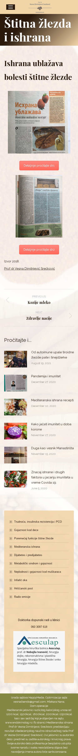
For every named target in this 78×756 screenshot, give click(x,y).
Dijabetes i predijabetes (28, 555)
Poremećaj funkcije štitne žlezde (33, 538)
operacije (42, 705)
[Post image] (15, 359)
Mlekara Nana (55, 701)
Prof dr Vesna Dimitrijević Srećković (29, 268)
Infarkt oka (20, 580)
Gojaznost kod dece (26, 530)
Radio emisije (22, 596)
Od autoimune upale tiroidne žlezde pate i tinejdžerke (52, 354)
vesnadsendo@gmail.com (29, 701)
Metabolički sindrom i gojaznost (33, 563)
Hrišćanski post (23, 588)
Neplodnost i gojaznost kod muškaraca (37, 571)
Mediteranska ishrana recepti (52, 400)
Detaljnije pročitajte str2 (39, 249)
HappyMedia (36, 697)
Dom (33, 705)
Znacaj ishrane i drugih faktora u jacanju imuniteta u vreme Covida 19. (52, 477)
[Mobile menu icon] (10, 7)
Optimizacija (53, 697)
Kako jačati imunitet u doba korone (51, 426)
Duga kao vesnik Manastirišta (52, 448)
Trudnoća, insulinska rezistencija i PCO (38, 521)
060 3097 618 (39, 626)
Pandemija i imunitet (46, 376)
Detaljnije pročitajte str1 (39, 165)
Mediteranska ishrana (27, 546)
